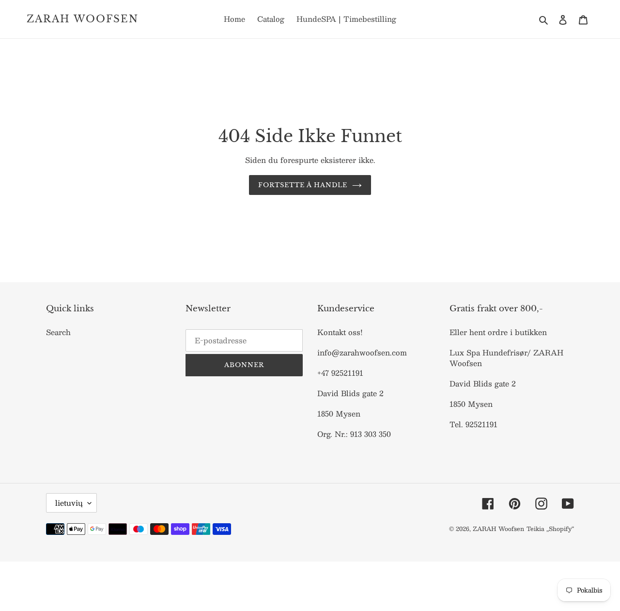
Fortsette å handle (303, 185)
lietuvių (69, 503)
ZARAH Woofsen (83, 19)
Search (58, 332)
